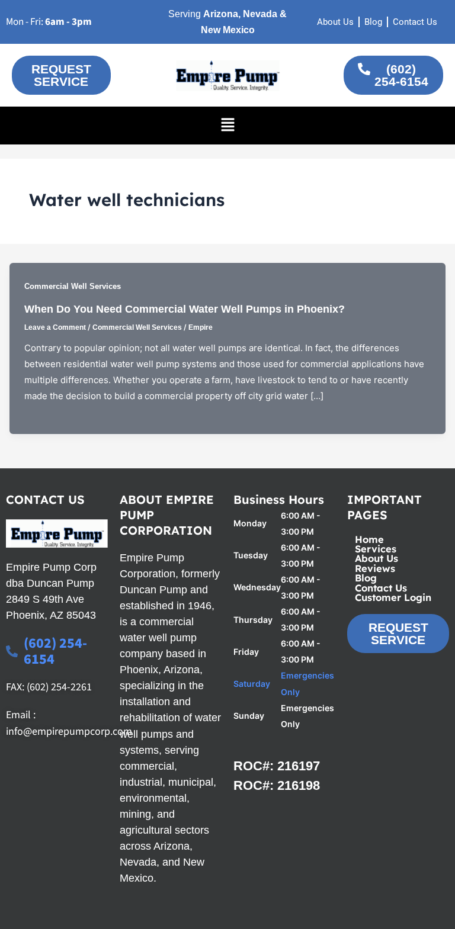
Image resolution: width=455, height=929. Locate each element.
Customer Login (393, 597)
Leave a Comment (55, 327)
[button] (227, 125)
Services (375, 549)
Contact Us (381, 588)
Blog (366, 578)
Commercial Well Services (72, 286)
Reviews (375, 568)
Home (369, 539)
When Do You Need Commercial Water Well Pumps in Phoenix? (184, 309)
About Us (376, 558)
